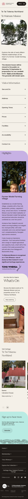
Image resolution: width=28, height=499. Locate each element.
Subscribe (7, 430)
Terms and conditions (12, 491)
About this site (23, 491)
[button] (14, 249)
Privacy (7, 490)
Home (2, 490)
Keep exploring (10, 299)
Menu (20, 3)
